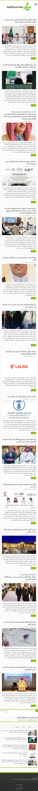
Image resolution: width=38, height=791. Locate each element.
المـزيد (33, 58)
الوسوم (17, 727)
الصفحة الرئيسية (23, 24)
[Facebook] (20, 787)
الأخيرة (34, 727)
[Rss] (22, 787)
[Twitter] (19, 787)
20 (17, 710)
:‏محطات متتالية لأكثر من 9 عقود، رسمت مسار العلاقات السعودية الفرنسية (20, 577)
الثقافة (25, 489)
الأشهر (29, 727)
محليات (24, 69)
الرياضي (24, 356)
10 (20, 710)
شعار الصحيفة (19, 788)
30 (13, 710)
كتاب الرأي (24, 121)
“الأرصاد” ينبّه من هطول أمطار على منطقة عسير (21, 396)
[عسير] (19, 6)
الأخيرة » (6, 712)
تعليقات (23, 727)
